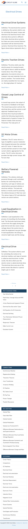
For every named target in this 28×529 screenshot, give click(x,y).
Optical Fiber (6, 412)
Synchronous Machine (9, 371)
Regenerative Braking (9, 374)
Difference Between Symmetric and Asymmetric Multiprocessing (13, 441)
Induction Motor (7, 494)
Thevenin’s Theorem (8, 378)
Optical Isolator (7, 419)
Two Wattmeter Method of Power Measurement (13, 318)
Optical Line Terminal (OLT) (10, 426)
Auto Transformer (8, 381)
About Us (25, 523)
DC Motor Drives (9, 134)
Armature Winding (8, 385)
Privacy (14, 525)
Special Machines (7, 508)
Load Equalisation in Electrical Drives (11, 210)
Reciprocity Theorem (9, 322)
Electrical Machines (8, 477)
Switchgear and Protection (10, 511)
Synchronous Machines (9, 515)
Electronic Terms (7, 491)
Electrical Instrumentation (10, 473)
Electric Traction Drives (12, 60)
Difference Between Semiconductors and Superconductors (13, 430)
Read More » (5, 53)
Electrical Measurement (9, 480)
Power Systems (7, 504)
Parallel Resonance (8, 402)
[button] (22, 2)
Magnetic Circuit (7, 498)
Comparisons (6, 463)
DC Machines (6, 466)
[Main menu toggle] (25, 2)
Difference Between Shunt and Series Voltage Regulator (13, 436)
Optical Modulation (8, 422)
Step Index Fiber (7, 415)
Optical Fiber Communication (11, 501)
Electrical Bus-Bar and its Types (12, 306)
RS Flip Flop (6, 395)
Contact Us (19, 523)
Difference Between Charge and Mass (13, 449)
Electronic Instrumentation (10, 487)
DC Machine (6, 388)
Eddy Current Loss (8, 326)
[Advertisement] (14, 349)
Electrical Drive (8, 246)
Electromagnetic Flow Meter (11, 446)
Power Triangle (7, 398)
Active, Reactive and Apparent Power (13, 303)
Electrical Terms (7, 484)
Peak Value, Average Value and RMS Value (13, 299)
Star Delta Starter (8, 294)
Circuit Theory (7, 459)
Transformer (6, 518)
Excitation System (8, 329)
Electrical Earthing (8, 313)
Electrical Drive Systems (13, 22)
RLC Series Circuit (8, 392)
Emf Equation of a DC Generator (12, 310)
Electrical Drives (7, 470)
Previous (13, 283)
